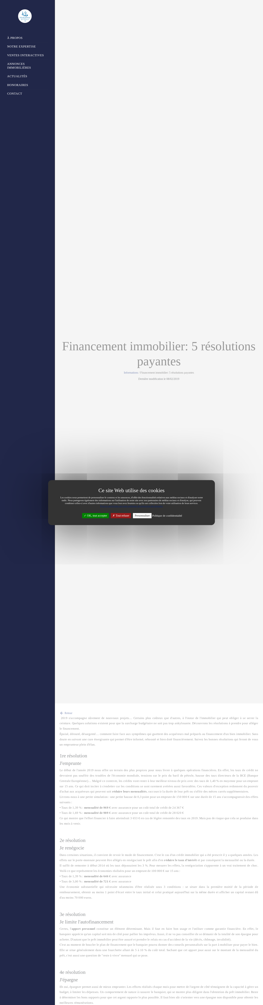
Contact (14, 93)
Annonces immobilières (19, 65)
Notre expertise (21, 46)
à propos (15, 38)
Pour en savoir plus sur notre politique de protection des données (131, 506)
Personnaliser (142, 515)
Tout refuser (122, 515)
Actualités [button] (17, 76)
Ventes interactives (25, 55)
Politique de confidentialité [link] (167, 515)
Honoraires (17, 85)
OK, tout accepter (96, 515)
